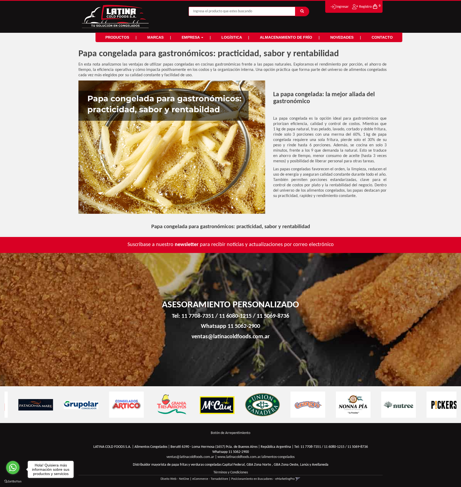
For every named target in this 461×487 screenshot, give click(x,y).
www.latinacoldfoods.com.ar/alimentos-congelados (256, 457)
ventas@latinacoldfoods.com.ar (231, 337)
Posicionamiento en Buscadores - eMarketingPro (263, 479)
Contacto (382, 37)
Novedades (342, 37)
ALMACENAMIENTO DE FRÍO (286, 37)
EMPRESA (191, 37)
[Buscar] (302, 11)
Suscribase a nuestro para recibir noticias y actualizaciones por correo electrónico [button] (231, 244)
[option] (27, 404)
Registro (365, 7)
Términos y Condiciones (230, 472)
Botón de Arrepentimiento (230, 433)
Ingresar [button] (342, 7)
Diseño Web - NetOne (175, 479)
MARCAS (156, 37)
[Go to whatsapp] (12, 467)
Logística (232, 37)
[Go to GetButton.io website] (12, 481)
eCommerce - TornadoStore (210, 479)
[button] (297, 479)
